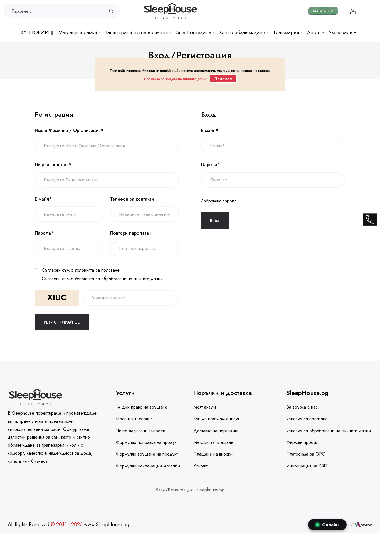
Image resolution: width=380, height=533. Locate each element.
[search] (111, 11)
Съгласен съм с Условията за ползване (81, 270)
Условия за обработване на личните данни (328, 430)
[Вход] (353, 11)
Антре (313, 32)
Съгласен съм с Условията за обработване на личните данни (102, 279)
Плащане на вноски (213, 454)
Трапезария (286, 32)
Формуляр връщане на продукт (147, 454)
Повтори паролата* (130, 233)
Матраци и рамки (77, 32)
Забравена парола (218, 201)
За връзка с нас (302, 407)
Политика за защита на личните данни (175, 78)
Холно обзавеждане (242, 32)
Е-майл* (43, 199)
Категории (35, 32)
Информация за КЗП (306, 466)
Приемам (223, 78)
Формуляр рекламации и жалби (148, 466)
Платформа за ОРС (305, 454)
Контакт (200, 466)
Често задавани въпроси (140, 430)
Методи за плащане (213, 442)
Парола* (44, 233)
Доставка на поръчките (216, 430)
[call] (370, 219)
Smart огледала (193, 32)
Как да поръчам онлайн (216, 419)
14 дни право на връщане (141, 407)
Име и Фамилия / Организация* (69, 130)
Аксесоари (340, 32)
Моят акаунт (204, 407)
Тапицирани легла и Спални (136, 32)
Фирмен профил (302, 442)
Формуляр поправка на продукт (147, 442)
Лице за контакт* (53, 165)
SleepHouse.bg (307, 392)
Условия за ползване (307, 419)
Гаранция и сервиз (134, 419)
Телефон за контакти (132, 199)
